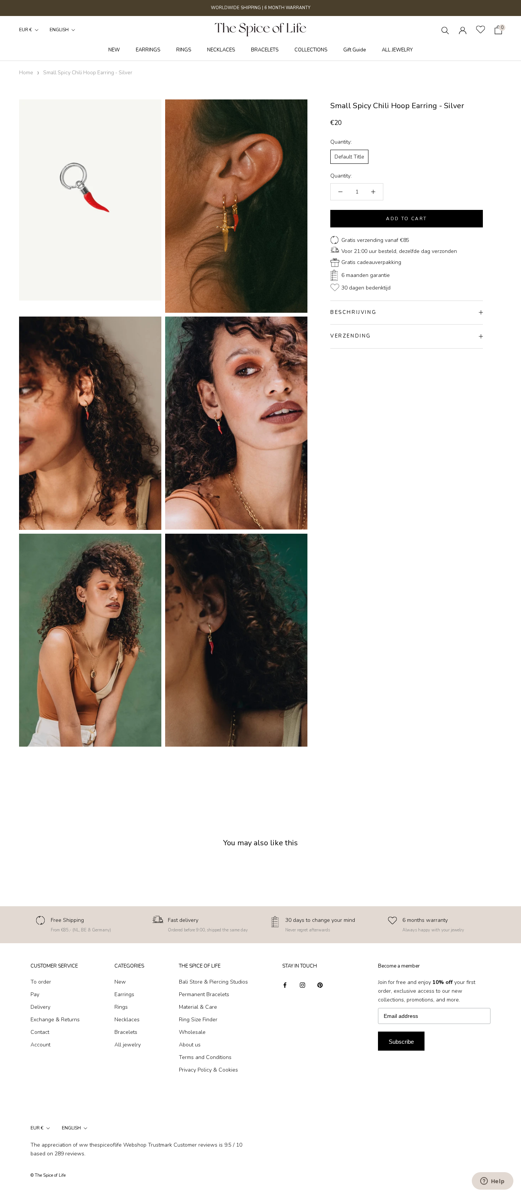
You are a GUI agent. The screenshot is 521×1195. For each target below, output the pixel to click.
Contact (40, 1032)
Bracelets (125, 1032)
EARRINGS (148, 49)
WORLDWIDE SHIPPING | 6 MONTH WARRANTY (260, 8)
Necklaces (127, 1019)
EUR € (25, 30)
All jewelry (127, 1044)
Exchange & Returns (55, 1019)
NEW (114, 49)
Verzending (350, 336)
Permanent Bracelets (204, 994)
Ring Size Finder (198, 1019)
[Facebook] (285, 984)
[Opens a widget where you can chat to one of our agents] (492, 1181)
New (120, 981)
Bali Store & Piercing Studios (213, 981)
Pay (35, 994)
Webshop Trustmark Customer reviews (170, 1145)
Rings (121, 1007)
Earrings (124, 994)
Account (40, 1044)
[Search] (445, 30)
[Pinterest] (320, 984)
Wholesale (192, 1032)
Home (26, 72)
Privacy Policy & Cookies (208, 1069)
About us (190, 1044)
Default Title (349, 156)
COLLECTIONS (310, 49)
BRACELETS (264, 49)
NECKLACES (221, 49)
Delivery (40, 1007)
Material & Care (198, 1007)
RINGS (183, 49)
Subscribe (401, 1041)
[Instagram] (302, 984)
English (59, 30)
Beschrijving (353, 312)
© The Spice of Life (48, 1175)
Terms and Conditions (205, 1057)
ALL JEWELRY (397, 49)
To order (41, 981)
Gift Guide (354, 49)
